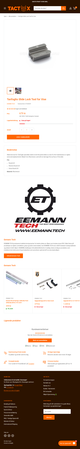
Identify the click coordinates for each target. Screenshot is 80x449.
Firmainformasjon (48, 380)
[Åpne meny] (5, 8)
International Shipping (10, 424)
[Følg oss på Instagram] (12, 435)
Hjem (5, 16)
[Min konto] (71, 8)
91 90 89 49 (9, 387)
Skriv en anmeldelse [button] (40, 340)
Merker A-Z (46, 386)
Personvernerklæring (10, 412)
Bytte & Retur (8, 409)
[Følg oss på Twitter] (9, 435)
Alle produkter (12, 16)
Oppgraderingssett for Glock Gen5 (44, 301)
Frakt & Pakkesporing (10, 407)
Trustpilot (31, 363)
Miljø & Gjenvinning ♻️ (50, 394)
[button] (11, 109)
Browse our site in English (12, 390)
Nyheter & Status (9, 421)
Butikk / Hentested (49, 388)
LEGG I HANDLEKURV (23, 137)
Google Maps (19, 385)
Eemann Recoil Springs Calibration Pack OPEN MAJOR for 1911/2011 (17, 301)
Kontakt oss (47, 383)
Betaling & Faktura (9, 404)
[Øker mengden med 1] (32, 130)
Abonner (49, 417)
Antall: (9, 130)
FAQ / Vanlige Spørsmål (11, 418)
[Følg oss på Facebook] (5, 435)
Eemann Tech (11, 104)
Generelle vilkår (8, 415)
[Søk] (63, 8)
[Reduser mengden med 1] (22, 130)
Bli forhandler (47, 391)
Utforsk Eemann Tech (13, 256)
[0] (74, 8)
